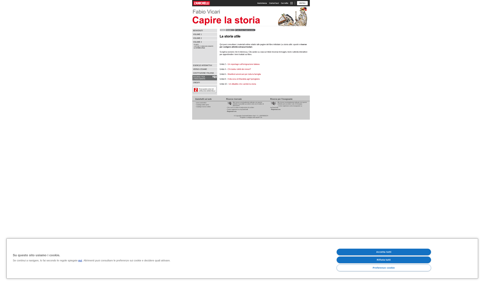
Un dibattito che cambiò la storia (242, 84)
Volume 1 (197, 34)
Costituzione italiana (203, 73)
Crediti (196, 83)
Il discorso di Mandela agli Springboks (244, 79)
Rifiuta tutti (384, 259)
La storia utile (199, 48)
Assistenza (262, 3)
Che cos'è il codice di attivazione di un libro (240, 107)
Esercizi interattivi (202, 65)
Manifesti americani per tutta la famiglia (244, 74)
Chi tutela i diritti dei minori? (239, 69)
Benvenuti (198, 31)
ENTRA (302, 3)
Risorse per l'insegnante (199, 78)
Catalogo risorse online (203, 106)
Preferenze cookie (384, 267)
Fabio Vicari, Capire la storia (245, 30)
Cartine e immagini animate (203, 46)
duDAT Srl (259, 117)
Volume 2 (197, 38)
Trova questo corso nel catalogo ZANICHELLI (211, 90)
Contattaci (274, 3)
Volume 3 (197, 42)
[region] (242, 258)
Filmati (196, 44)
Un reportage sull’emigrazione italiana (243, 64)
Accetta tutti (383, 252)
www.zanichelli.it (201, 103)
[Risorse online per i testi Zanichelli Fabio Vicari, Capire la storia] (251, 16)
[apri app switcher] (291, 3)
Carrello (284, 3)
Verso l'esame (200, 69)
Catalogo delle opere (202, 104)
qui (80, 260)
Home (223, 30)
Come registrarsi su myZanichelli (237, 109)
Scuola (229, 30)
